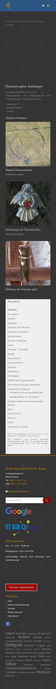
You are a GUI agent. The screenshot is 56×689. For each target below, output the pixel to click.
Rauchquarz (10, 660)
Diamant (28, 641)
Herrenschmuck (15, 362)
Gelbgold (14, 644)
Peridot (33, 656)
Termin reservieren (21, 587)
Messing (46, 649)
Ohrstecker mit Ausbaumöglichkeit (26, 392)
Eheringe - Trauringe (18, 349)
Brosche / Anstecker (17, 340)
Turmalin (11, 672)
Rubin (28, 660)
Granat (28, 645)
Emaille (11, 354)
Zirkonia (10, 675)
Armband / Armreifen (18, 331)
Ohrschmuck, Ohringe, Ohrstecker (24, 384)
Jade (48, 646)
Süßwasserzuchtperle (21, 668)
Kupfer (18, 649)
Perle (41, 656)
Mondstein (27, 652)
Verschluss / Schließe (18, 426)
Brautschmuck (14, 336)
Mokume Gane (14, 652)
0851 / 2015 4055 (19, 483)
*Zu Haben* (13, 314)
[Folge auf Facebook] (8, 624)
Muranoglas (13, 376)
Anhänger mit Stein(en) (21, 21)
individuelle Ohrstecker (19, 389)
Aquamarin (32, 633)
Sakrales (12, 418)
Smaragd (28, 664)
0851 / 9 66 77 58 (18, 480)
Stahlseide (45, 664)
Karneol (9, 649)
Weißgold (43, 672)
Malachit (37, 649)
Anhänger (12, 323)
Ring (10, 409)
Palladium (23, 656)
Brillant (24, 637)
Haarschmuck (14, 358)
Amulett (11, 318)
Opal (13, 656)
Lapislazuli (27, 649)
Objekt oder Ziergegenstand (21, 380)
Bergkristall (44, 633)
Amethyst (21, 633)
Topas (47, 668)
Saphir (46, 660)
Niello (48, 653)
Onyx (8, 656)
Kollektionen (14, 371)
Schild (10, 422)
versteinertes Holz (27, 672)
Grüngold (40, 645)
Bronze (37, 637)
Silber (11, 664)
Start (8, 21)
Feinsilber (46, 641)
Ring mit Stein (14, 413)
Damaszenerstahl (14, 641)
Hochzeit (12, 367)
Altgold (10, 633)
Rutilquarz (37, 660)
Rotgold (20, 660)
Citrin (47, 637)
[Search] (46, 500)
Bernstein (10, 637)
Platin (48, 657)
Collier (11, 345)
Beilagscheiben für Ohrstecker (24, 397)
